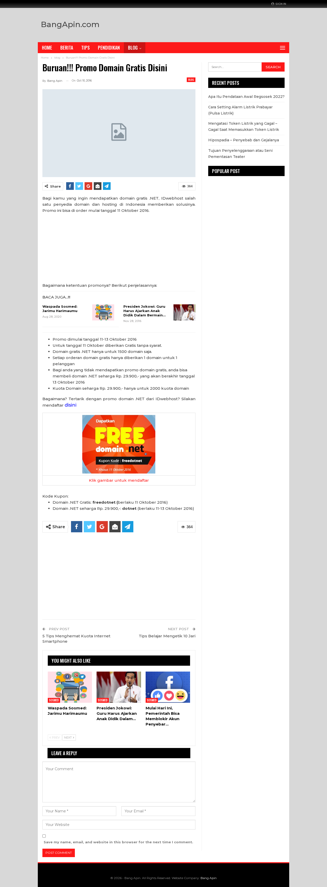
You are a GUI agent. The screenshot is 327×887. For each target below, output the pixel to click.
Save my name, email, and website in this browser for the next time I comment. (118, 842)
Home (47, 47)
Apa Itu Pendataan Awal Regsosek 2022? (246, 96)
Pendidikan (109, 47)
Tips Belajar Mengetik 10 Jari (167, 635)
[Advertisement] (218, 23)
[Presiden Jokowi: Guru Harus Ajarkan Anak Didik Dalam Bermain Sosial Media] (184, 312)
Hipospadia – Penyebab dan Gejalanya (243, 140)
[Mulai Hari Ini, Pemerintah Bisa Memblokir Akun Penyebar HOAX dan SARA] (168, 687)
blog (191, 80)
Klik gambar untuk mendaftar (119, 480)
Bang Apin (209, 878)
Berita (66, 47)
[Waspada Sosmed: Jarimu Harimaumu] (103, 312)
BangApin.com (70, 24)
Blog (133, 47)
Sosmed (54, 700)
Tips (85, 47)
